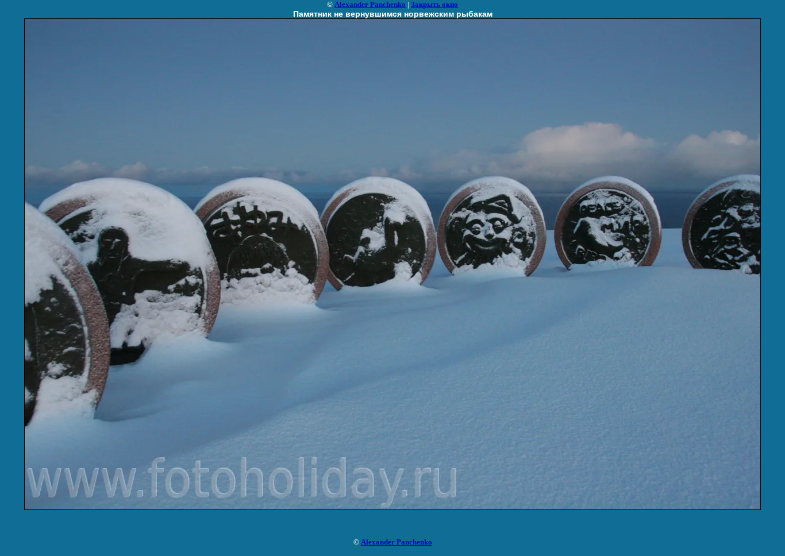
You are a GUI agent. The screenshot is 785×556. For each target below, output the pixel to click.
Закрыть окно (434, 4)
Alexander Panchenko (370, 4)
